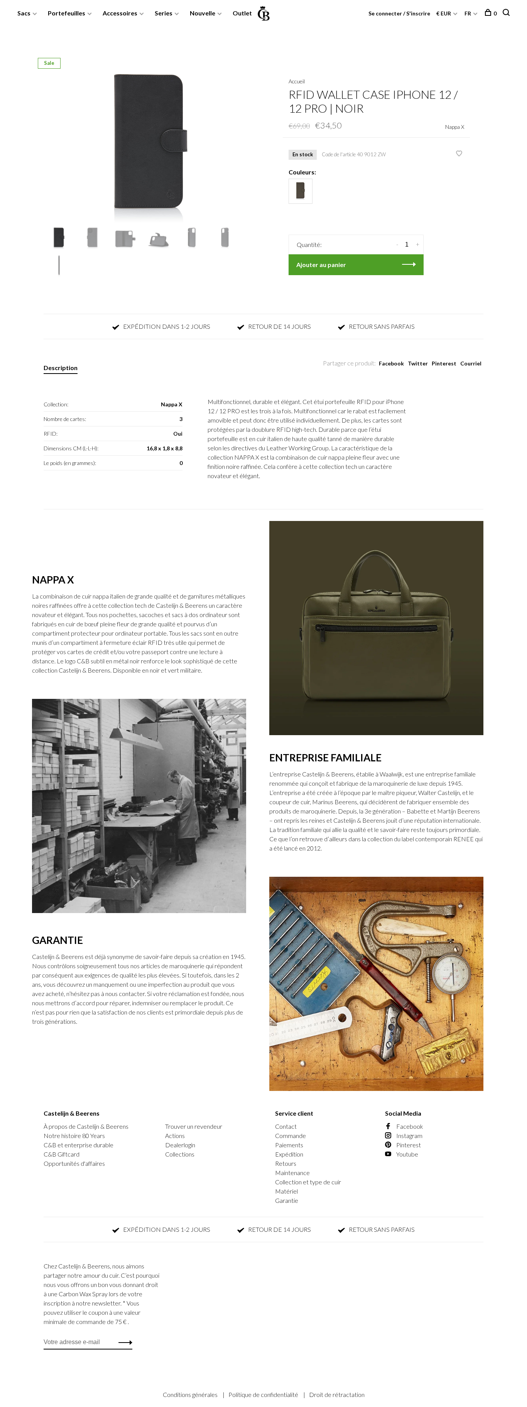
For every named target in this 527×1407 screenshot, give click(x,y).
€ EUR (444, 13)
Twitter (418, 363)
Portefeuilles (66, 13)
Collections (179, 1154)
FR (468, 13)
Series (163, 13)
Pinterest (444, 363)
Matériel (286, 1191)
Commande (290, 1135)
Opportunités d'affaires (74, 1163)
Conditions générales (191, 1394)
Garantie (286, 1200)
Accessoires (120, 13)
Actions (175, 1135)
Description (61, 367)
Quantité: (309, 244)
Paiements (289, 1144)
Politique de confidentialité (263, 1394)
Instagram (408, 1135)
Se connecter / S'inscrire (399, 13)
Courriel (470, 363)
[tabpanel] (151, 144)
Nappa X (454, 126)
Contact (286, 1126)
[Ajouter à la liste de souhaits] (459, 153)
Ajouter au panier (321, 264)
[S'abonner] (123, 1342)
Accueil (297, 81)
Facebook (391, 363)
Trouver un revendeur (193, 1126)
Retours (285, 1163)
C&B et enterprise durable (78, 1144)
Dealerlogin (180, 1144)
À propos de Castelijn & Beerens (86, 1126)
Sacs (23, 13)
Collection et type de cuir (308, 1181)
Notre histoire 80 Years (74, 1135)
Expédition (289, 1154)
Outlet (242, 13)
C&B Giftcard (61, 1154)
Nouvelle (202, 13)
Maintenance (292, 1172)
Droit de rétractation (337, 1394)
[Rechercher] (507, 13)
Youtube (406, 1154)
